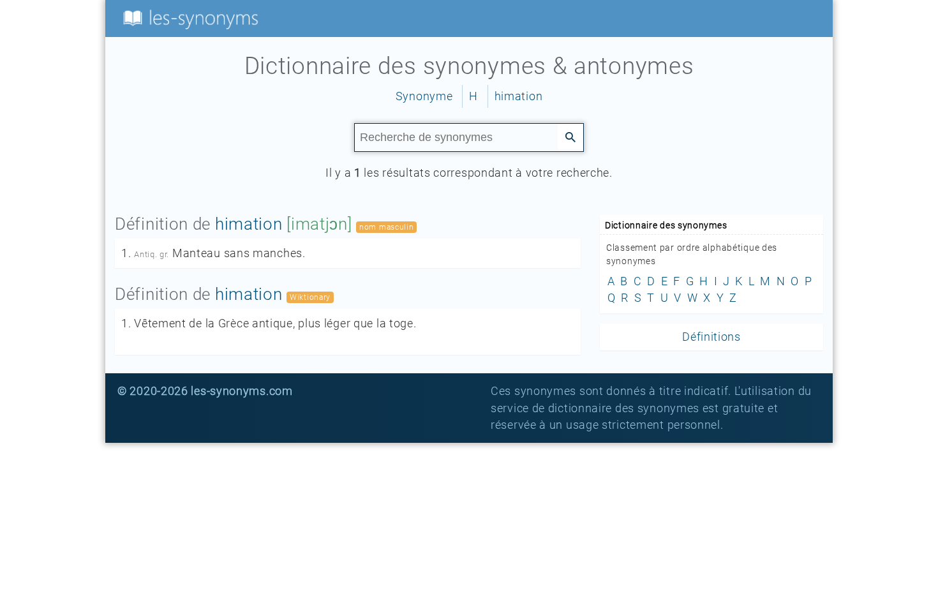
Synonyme (424, 96)
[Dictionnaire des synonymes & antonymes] (188, 17)
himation (519, 96)
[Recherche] (570, 136)
